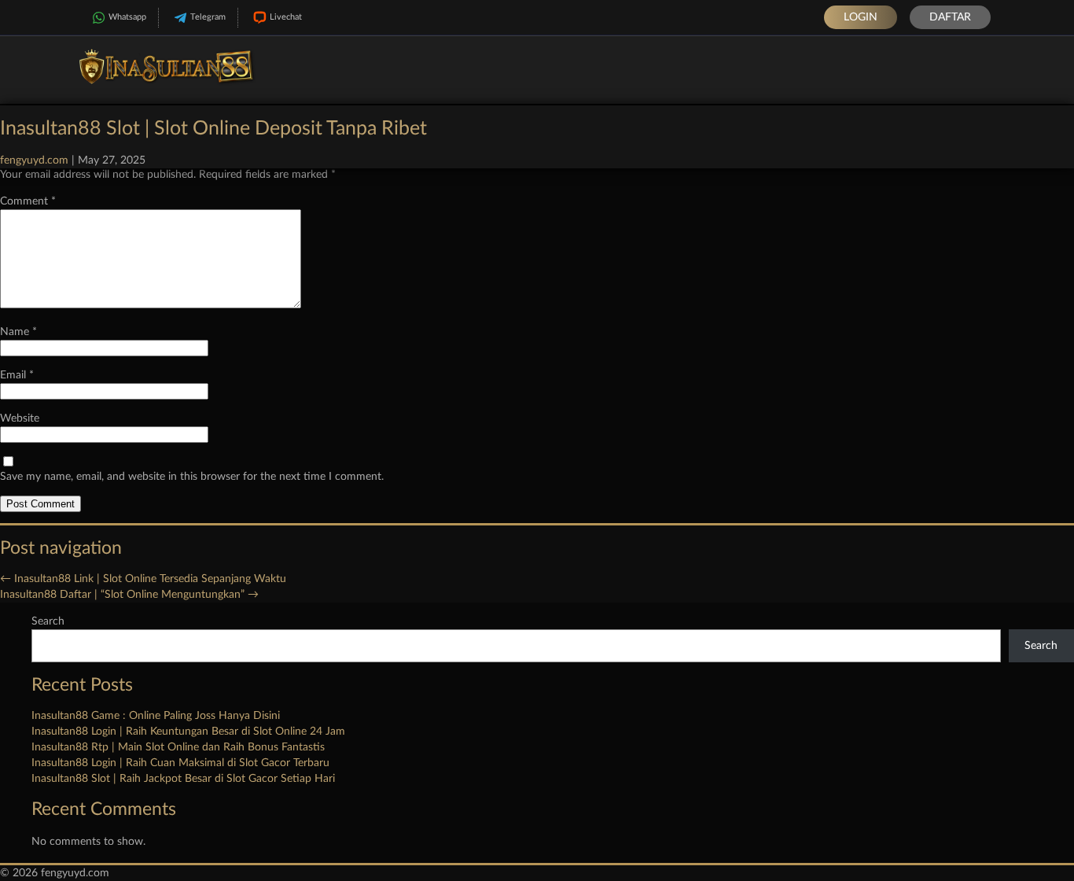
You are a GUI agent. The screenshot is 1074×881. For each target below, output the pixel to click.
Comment (28, 201)
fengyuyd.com (34, 160)
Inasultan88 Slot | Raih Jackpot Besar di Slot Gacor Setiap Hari (183, 778)
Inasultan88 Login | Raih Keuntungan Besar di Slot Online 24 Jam (188, 731)
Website (19, 418)
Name (18, 331)
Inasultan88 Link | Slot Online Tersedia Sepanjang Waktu (143, 578)
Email (17, 375)
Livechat (286, 17)
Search (47, 621)
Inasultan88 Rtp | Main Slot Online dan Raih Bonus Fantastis (178, 747)
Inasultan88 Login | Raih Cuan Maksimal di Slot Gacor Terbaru (180, 763)
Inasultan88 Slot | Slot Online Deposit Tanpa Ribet (213, 128)
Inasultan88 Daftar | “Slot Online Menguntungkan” (129, 594)
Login (860, 17)
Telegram (208, 17)
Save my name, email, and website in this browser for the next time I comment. (192, 476)
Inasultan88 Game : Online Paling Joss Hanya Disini (155, 715)
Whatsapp (127, 17)
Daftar (950, 17)
